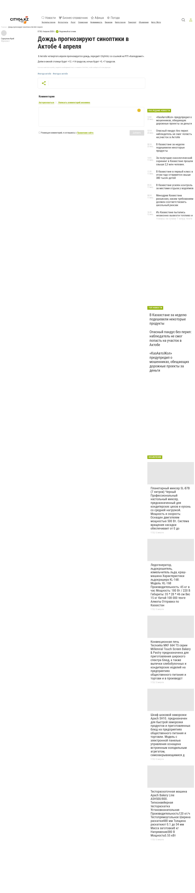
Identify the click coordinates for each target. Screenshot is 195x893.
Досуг (73, 22)
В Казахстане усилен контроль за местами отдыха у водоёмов (174, 186)
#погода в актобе (60, 74)
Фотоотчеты (63, 22)
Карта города (120, 22)
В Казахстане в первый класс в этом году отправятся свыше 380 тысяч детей (174, 175)
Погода (115, 17)
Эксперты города (48, 22)
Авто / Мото (156, 22)
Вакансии (108, 22)
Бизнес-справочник (75, 17)
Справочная (83, 22)
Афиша (99, 17)
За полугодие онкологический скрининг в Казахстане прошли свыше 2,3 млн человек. (174, 161)
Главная (4, 27)
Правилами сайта (85, 132)
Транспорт (132, 22)
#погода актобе (44, 74)
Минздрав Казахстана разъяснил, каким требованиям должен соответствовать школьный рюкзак (174, 200)
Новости (50, 17)
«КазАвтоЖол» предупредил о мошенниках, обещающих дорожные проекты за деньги (174, 120)
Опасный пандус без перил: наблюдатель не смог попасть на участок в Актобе (174, 134)
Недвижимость (96, 22)
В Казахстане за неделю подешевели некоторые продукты (170, 147)
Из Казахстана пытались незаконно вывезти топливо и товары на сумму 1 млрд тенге (174, 215)
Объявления (144, 22)
